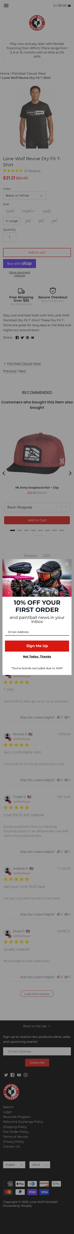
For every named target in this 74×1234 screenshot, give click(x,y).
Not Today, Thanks (37, 656)
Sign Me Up (37, 646)
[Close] (67, 564)
